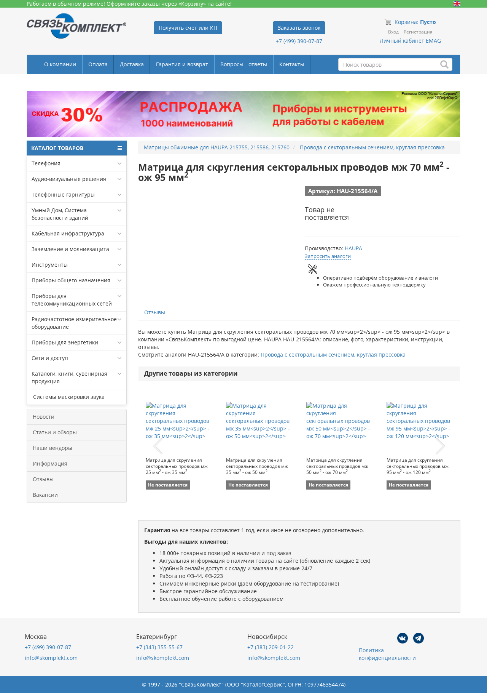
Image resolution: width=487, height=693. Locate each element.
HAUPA (353, 248)
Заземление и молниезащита (70, 249)
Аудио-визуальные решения (69, 178)
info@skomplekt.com (51, 657)
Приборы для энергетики (65, 342)
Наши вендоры (52, 447)
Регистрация (418, 32)
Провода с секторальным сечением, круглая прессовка (333, 354)
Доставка (132, 64)
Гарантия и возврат (182, 64)
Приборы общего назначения (71, 280)
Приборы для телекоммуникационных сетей (72, 299)
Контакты (291, 64)
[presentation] (157, 446)
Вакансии (45, 494)
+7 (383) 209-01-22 (270, 647)
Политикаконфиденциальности (387, 654)
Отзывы (43, 479)
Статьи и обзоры (55, 432)
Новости (43, 416)
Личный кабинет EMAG (410, 40)
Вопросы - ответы (243, 64)
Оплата (98, 64)
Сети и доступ (50, 358)
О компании (60, 64)
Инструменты (50, 264)
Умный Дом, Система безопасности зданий (60, 213)
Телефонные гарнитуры (63, 194)
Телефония (46, 163)
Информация (50, 463)
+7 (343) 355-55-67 (159, 647)
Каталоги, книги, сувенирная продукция (69, 377)
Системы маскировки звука (68, 396)
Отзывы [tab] (154, 312)
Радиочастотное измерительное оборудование (74, 322)
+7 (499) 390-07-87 (299, 41)
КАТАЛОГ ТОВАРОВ (57, 148)
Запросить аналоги (328, 256)
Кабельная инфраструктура (68, 233)
